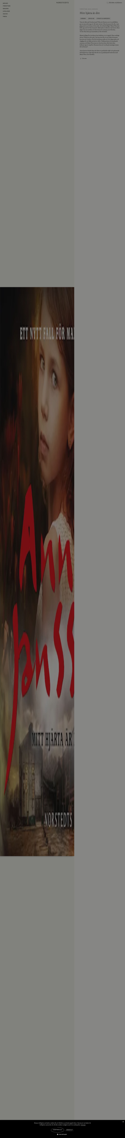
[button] (62, 1134)
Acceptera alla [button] (57, 1129)
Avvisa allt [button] (69, 1129)
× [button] (123, 1121)
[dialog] (62, 569)
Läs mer (83, 1125)
